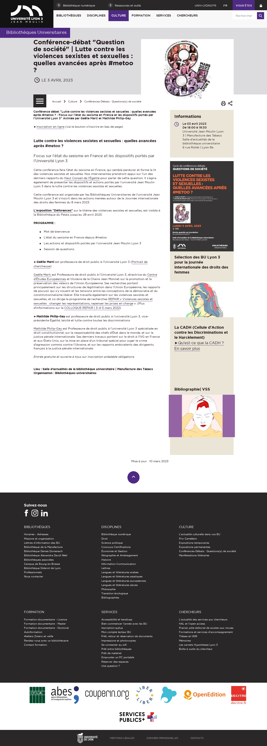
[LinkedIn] (44, 513)
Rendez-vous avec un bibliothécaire (46, 640)
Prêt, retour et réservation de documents (126, 636)
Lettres (105, 568)
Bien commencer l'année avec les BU (124, 623)
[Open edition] (204, 695)
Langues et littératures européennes (123, 580)
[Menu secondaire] (39, 100)
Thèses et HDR (188, 636)
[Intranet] (261, 5)
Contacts (197, 738)
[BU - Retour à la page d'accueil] (26, 14)
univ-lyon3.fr (205, 5)
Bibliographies (110, 597)
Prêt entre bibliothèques (116, 649)
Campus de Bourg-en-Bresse (42, 564)
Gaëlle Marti (43, 274)
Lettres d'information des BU (42, 542)
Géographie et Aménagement (119, 555)
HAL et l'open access (192, 623)
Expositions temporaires (194, 542)
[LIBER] (144, 695)
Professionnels (33, 572)
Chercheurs (187, 15)
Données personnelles (162, 738)
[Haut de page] (133, 477)
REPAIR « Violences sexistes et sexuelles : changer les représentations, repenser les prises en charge (93, 301)
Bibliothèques (68, 15)
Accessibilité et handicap (116, 619)
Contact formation (35, 644)
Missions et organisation (39, 538)
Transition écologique (114, 593)
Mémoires (185, 640)
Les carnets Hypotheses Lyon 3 (198, 644)
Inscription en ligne (50, 126)
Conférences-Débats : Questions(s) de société (112, 101)
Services (163, 15)
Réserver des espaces (114, 661)
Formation (141, 15)
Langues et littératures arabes (120, 572)
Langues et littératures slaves (119, 585)
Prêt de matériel (111, 653)
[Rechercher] (260, 15)
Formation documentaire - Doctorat (46, 627)
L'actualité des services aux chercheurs (203, 619)
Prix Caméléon (188, 538)
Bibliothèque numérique (116, 534)
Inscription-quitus (112, 627)
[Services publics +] (137, 717)
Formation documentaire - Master (45, 623)
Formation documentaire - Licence (45, 619)
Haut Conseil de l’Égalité (81, 178)
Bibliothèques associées (39, 559)
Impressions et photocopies (118, 640)
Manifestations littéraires (194, 555)
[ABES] (65, 695)
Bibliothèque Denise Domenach (43, 551)
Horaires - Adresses (36, 534)
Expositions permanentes (194, 547)
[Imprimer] (223, 104)
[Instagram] (34, 513)
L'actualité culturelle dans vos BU (199, 534)
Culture (118, 15)
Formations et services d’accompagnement (206, 632)
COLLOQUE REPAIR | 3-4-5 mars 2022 (92, 307)
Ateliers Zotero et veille (38, 636)
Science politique (112, 542)
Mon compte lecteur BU (116, 632)
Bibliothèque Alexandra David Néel (45, 555)
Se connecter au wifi (114, 644)
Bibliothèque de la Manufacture (43, 547)
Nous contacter (33, 576)
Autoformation (33, 632)
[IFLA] (37, 695)
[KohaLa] (169, 695)
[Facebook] (26, 513)
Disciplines (96, 15)
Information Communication (118, 564)
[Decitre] (238, 695)
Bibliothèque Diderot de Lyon (42, 568)
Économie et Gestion (114, 551)
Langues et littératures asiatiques (121, 576)
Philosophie (108, 589)
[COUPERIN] (107, 695)
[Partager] (230, 104)
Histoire (106, 559)
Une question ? (110, 666)
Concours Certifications (116, 547)
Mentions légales (122, 738)
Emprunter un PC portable (117, 657)
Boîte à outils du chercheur (196, 649)
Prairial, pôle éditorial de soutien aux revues (206, 627)
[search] (248, 15)
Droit (104, 538)
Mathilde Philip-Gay (48, 328)
